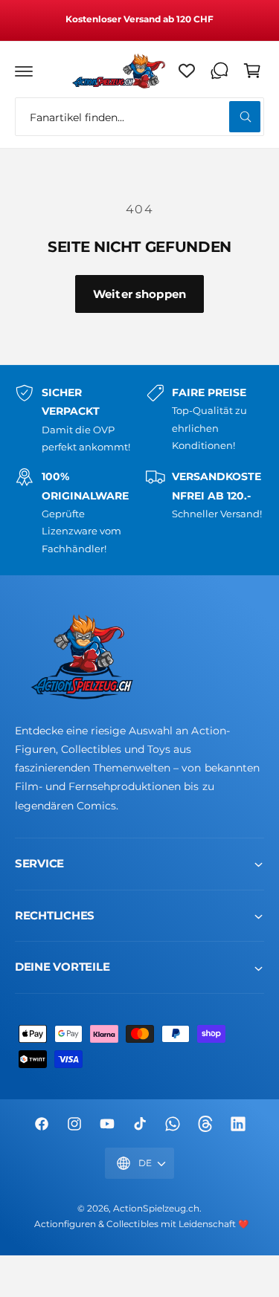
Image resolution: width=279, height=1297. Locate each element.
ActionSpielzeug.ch (156, 1208)
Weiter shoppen (139, 294)
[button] (23, 70)
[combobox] (139, 116)
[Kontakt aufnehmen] (219, 70)
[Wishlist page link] (187, 70)
